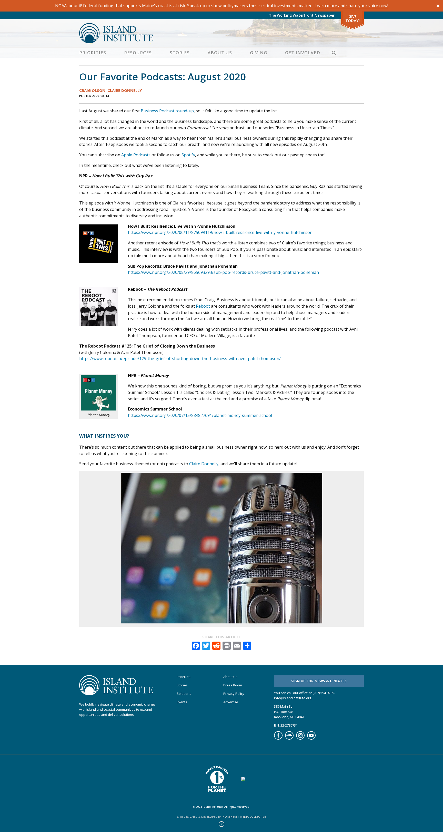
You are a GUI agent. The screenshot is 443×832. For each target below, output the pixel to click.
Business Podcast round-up (167, 111)
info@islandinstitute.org (292, 698)
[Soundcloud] (289, 738)
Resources (138, 53)
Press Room (232, 685)
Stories (180, 53)
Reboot (203, 306)
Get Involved (302, 53)
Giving (258, 53)
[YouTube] (311, 738)
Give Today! (352, 18)
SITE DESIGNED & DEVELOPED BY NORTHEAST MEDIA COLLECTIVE (221, 816)
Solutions (184, 693)
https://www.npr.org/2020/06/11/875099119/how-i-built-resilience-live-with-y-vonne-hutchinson (220, 232)
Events (182, 702)
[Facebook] (278, 738)
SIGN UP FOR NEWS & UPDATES (319, 680)
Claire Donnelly (203, 464)
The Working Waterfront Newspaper (302, 15)
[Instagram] (300, 738)
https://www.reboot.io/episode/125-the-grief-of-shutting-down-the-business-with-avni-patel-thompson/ (180, 358)
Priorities (92, 53)
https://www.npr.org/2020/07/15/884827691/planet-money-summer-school (200, 415)
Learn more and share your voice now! (351, 5)
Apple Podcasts (135, 155)
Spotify (188, 155)
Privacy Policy (233, 693)
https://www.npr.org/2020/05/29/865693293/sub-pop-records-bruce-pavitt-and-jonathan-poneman (223, 272)
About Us (220, 53)
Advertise (230, 702)
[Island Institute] (221, 33)
